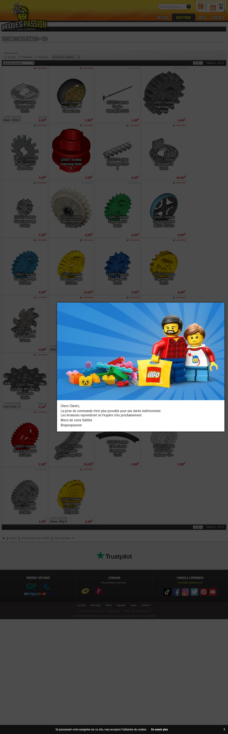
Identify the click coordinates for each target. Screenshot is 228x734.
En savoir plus (159, 729)
